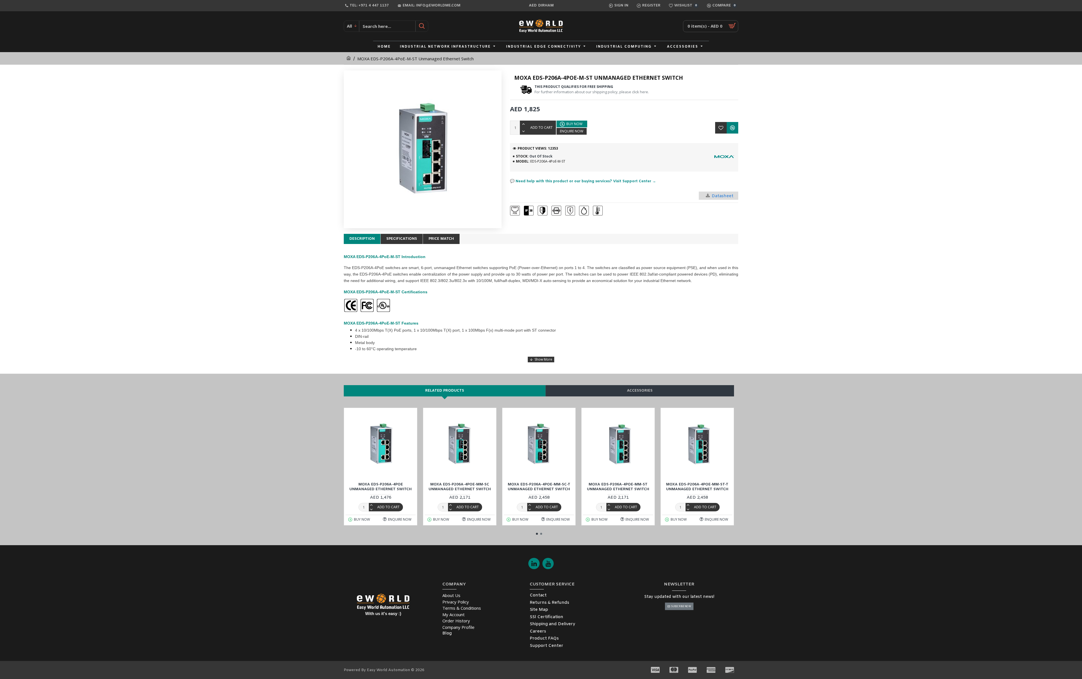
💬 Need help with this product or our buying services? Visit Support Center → (583, 181)
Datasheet (722, 196)
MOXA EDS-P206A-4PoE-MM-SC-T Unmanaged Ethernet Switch (539, 487)
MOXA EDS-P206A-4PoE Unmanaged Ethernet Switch (380, 487)
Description (362, 238)
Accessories (640, 390)
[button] (537, 534)
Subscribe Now (681, 606)
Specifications (401, 238)
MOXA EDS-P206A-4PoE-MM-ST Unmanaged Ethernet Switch (618, 487)
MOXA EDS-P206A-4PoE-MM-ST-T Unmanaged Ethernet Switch (697, 487)
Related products (444, 390)
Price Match (441, 238)
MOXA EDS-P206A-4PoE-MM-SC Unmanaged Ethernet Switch (460, 487)
